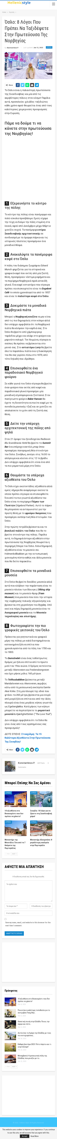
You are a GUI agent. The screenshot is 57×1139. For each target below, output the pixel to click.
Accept (24, 1136)
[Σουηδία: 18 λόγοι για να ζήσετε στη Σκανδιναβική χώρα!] (41, 799)
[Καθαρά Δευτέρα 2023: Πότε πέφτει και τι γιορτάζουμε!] (10, 1047)
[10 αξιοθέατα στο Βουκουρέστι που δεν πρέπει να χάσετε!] (16, 799)
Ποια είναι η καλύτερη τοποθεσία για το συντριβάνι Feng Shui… (34, 1011)
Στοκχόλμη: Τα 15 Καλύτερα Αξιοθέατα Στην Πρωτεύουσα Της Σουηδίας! (27, 738)
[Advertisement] (28, 167)
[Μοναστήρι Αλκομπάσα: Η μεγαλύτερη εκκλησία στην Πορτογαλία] (41, 828)
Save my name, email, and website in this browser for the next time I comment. (28, 924)
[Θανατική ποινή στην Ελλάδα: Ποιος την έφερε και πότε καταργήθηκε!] (10, 1024)
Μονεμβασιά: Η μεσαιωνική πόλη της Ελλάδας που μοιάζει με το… (32, 1057)
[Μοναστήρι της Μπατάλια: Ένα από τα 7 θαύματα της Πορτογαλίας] (16, 828)
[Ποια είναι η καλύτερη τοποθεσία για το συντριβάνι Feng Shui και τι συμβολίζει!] (10, 1013)
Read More (35, 1136)
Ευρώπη (49, 47)
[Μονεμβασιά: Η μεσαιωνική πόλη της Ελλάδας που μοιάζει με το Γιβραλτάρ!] (10, 1059)
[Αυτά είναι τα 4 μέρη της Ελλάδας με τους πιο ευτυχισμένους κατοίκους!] (10, 1036)
